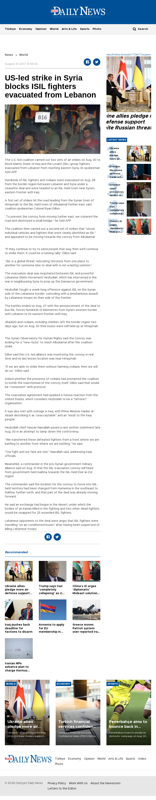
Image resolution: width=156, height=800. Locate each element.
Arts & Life (69, 29)
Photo (97, 29)
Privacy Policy (57, 783)
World (54, 29)
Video (142, 758)
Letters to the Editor (62, 788)
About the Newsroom (105, 783)
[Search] (134, 29)
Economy (25, 29)
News (9, 55)
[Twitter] (96, 62)
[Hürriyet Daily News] (78, 12)
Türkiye (10, 29)
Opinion (41, 29)
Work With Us (78, 783)
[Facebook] (87, 62)
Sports (84, 29)
